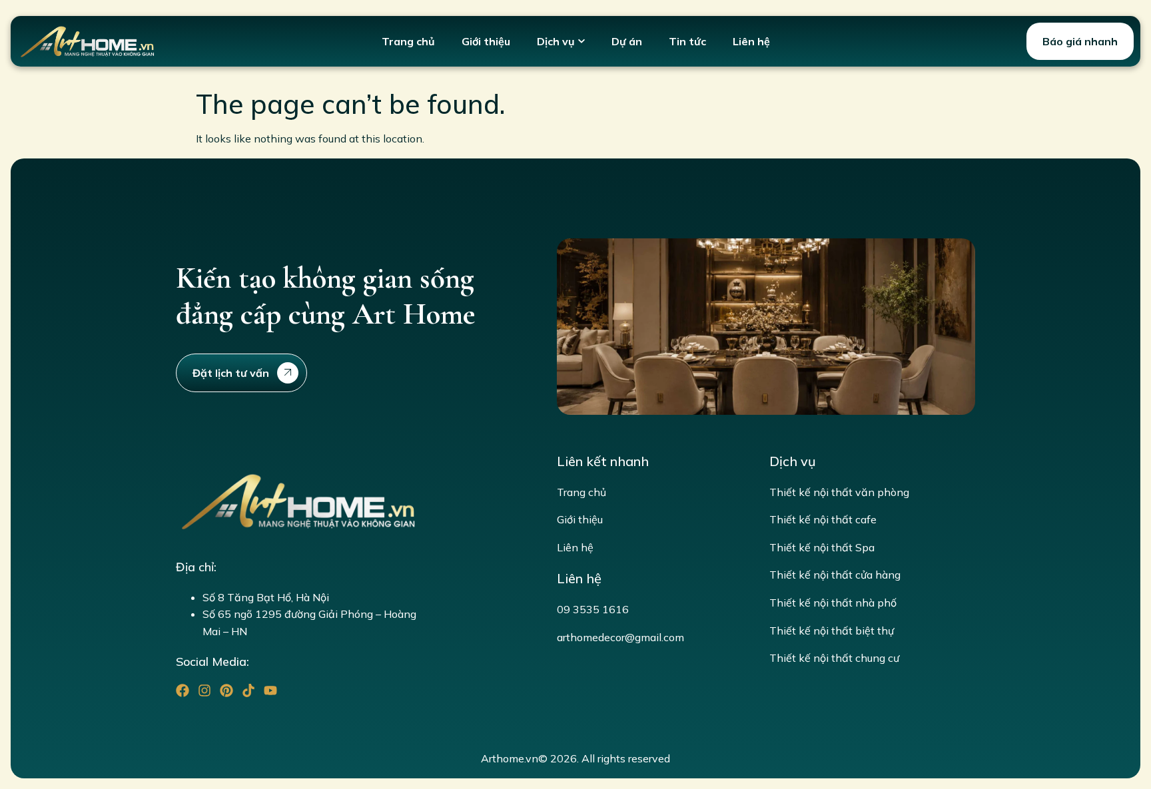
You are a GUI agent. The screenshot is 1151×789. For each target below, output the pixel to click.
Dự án (626, 41)
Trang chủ (408, 41)
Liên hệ (751, 41)
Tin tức (687, 41)
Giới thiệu (486, 41)
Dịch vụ (556, 41)
